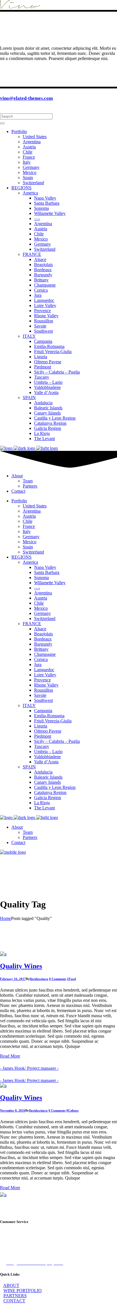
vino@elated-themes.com (26, 98)
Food (72, 979)
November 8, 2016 (12, 1110)
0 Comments (57, 979)
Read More (10, 1056)
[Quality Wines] (3, 954)
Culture (73, 1110)
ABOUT (11, 1285)
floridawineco (39, 979)
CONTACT (14, 1300)
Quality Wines (21, 966)
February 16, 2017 (13, 979)
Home (5, 918)
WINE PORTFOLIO (22, 1290)
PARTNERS (15, 1295)
